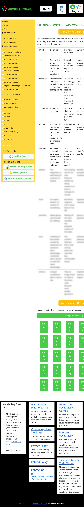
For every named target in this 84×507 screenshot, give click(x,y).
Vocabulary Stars (40, 503)
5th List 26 (57, 385)
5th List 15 (70, 356)
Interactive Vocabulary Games (66, 407)
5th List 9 (70, 341)
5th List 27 (70, 385)
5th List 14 (57, 356)
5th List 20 (57, 370)
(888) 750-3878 (40, 479)
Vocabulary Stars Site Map (41, 430)
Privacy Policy (39, 446)
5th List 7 (44, 341)
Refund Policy (39, 462)
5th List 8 (57, 341)
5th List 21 (70, 370)
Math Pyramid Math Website (39, 406)
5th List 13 (44, 356)
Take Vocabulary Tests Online (69, 461)
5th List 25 (44, 385)
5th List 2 (57, 327)
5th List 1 (44, 327)
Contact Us (37, 470)
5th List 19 (44, 370)
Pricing (46, 8)
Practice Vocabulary (66, 434)
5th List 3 (70, 327)
